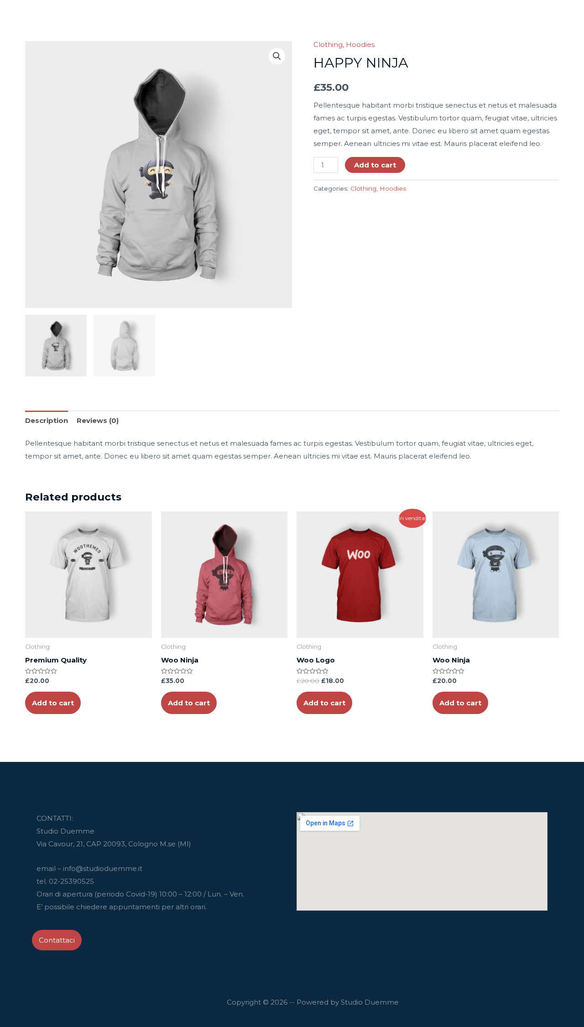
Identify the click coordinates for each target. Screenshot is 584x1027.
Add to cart (375, 165)
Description (46, 420)
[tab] (46, 420)
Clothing (328, 44)
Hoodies (360, 44)
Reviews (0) (98, 420)
